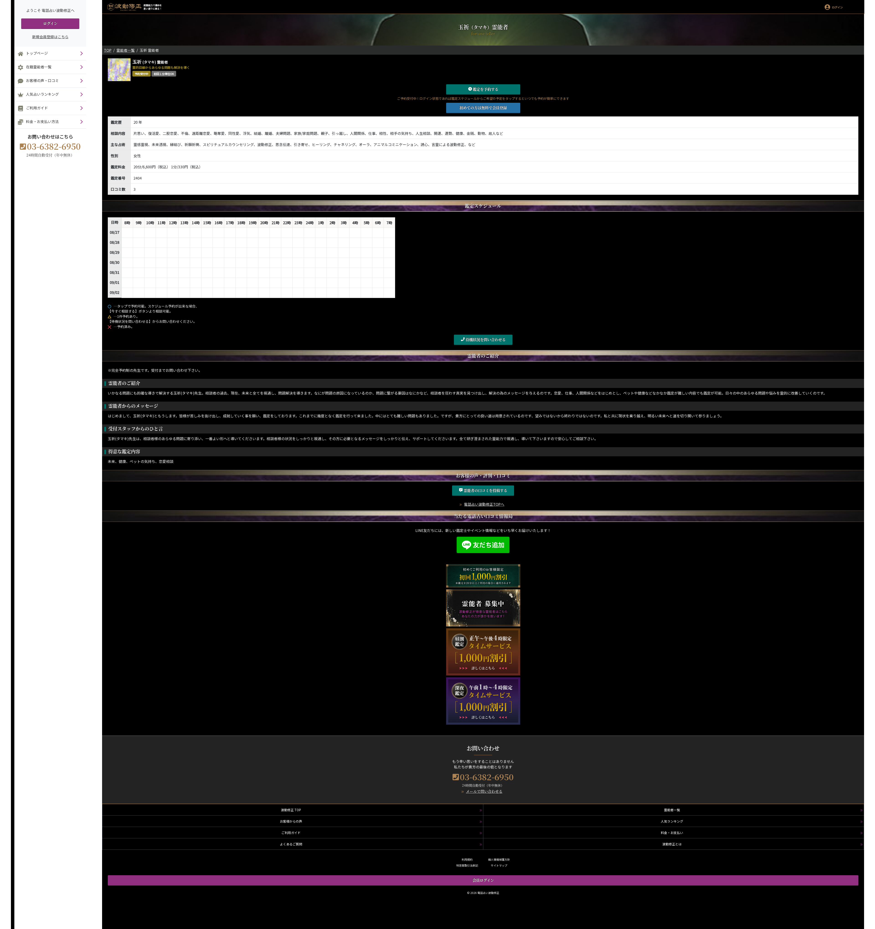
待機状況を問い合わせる (485, 339)
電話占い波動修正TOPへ (484, 504)
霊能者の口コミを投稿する (485, 490)
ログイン (50, 23)
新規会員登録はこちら (50, 36)
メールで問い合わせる (484, 791)
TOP (107, 50)
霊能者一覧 (125, 50)
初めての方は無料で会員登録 (483, 107)
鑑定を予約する (485, 89)
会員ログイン (483, 880)
